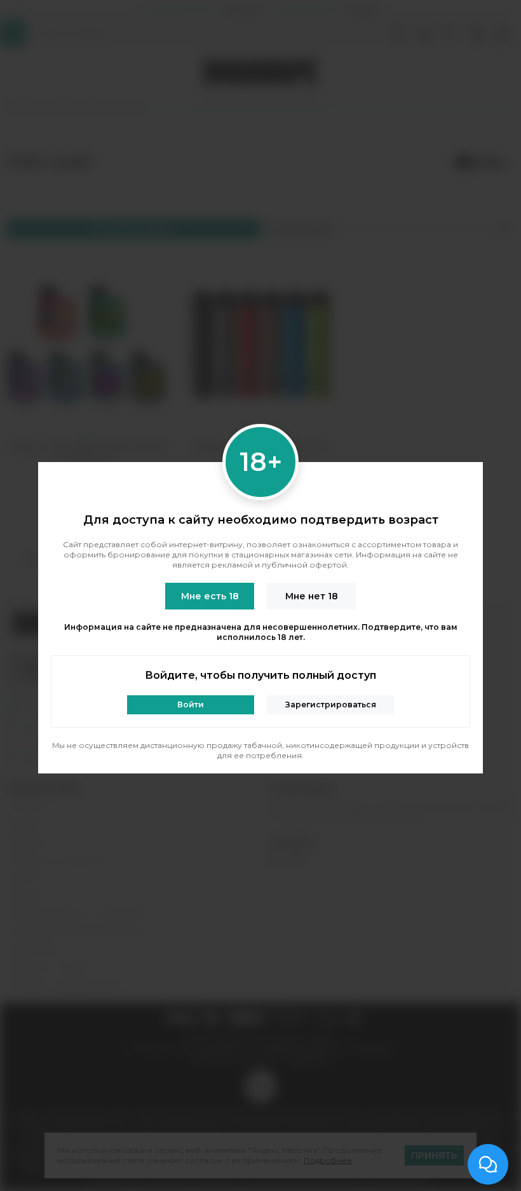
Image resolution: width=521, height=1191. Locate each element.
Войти (190, 704)
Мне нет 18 (311, 596)
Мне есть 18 (210, 596)
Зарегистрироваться (330, 704)
